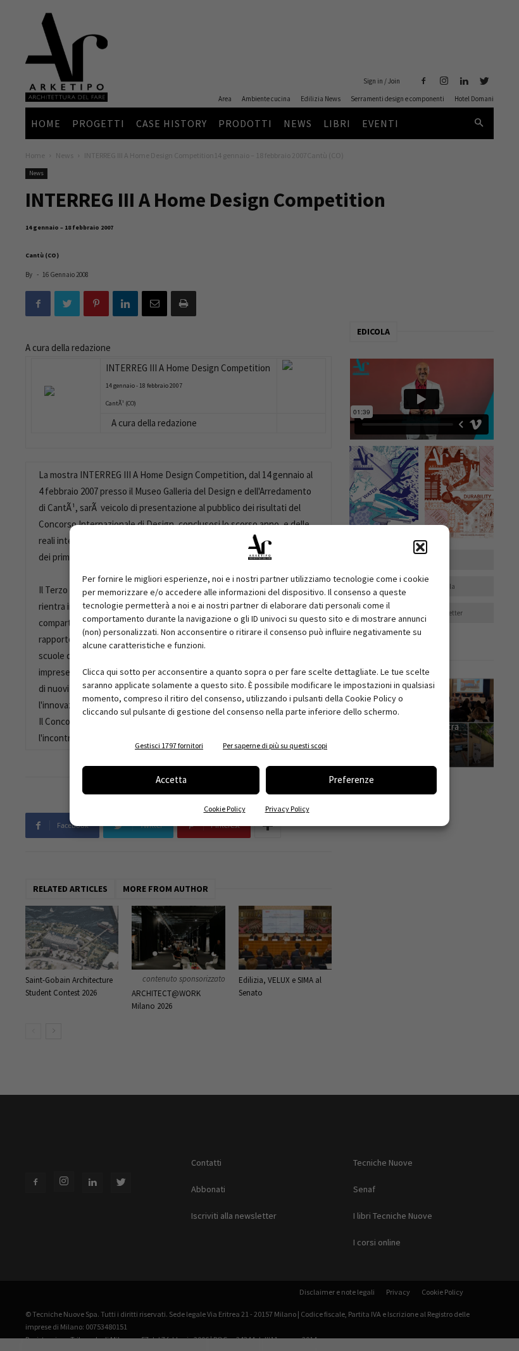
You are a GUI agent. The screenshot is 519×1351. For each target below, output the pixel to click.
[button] (420, 547)
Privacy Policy (287, 808)
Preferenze (351, 780)
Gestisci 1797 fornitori (169, 745)
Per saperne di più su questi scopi (275, 745)
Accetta (171, 780)
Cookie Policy (225, 808)
